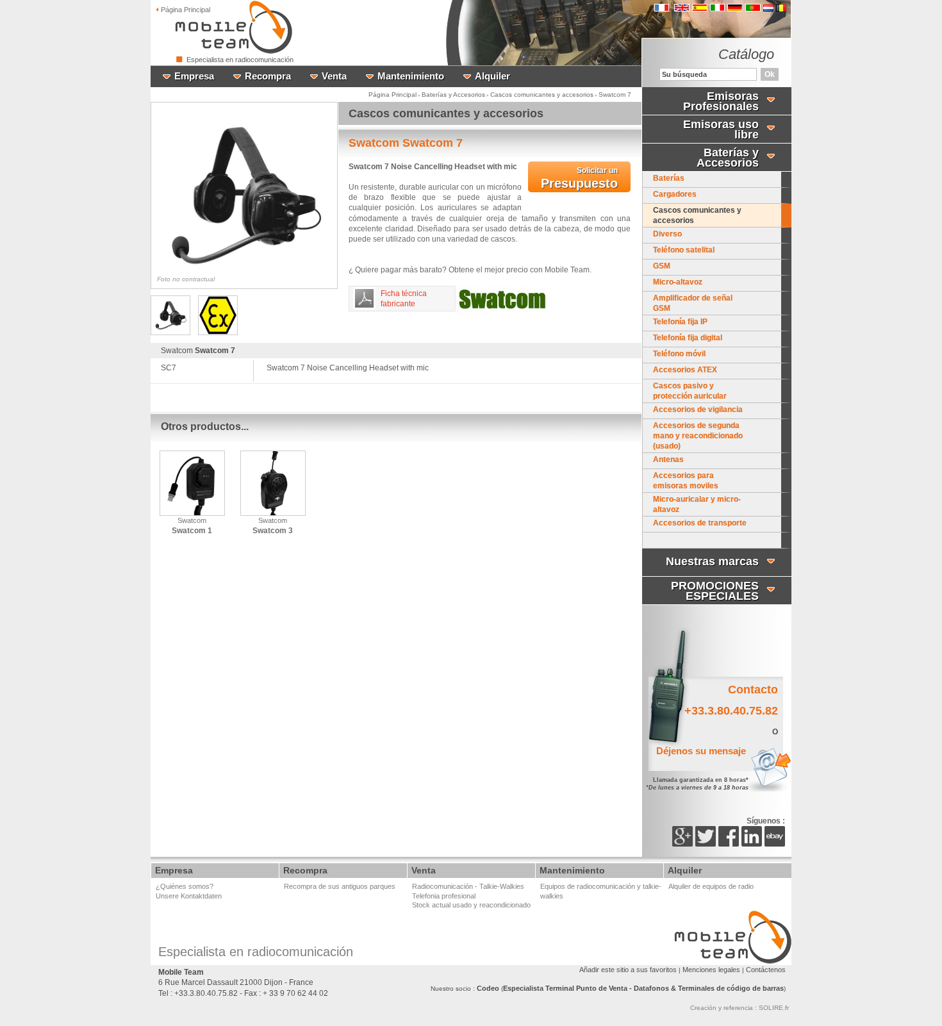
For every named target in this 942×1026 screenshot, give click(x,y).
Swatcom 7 (615, 94)
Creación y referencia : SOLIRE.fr (739, 1007)
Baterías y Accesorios (453, 94)
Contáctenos (766, 969)
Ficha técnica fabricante (404, 298)
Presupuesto (579, 178)
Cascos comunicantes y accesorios (541, 94)
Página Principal (392, 94)
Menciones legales (711, 969)
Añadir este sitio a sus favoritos (628, 969)
